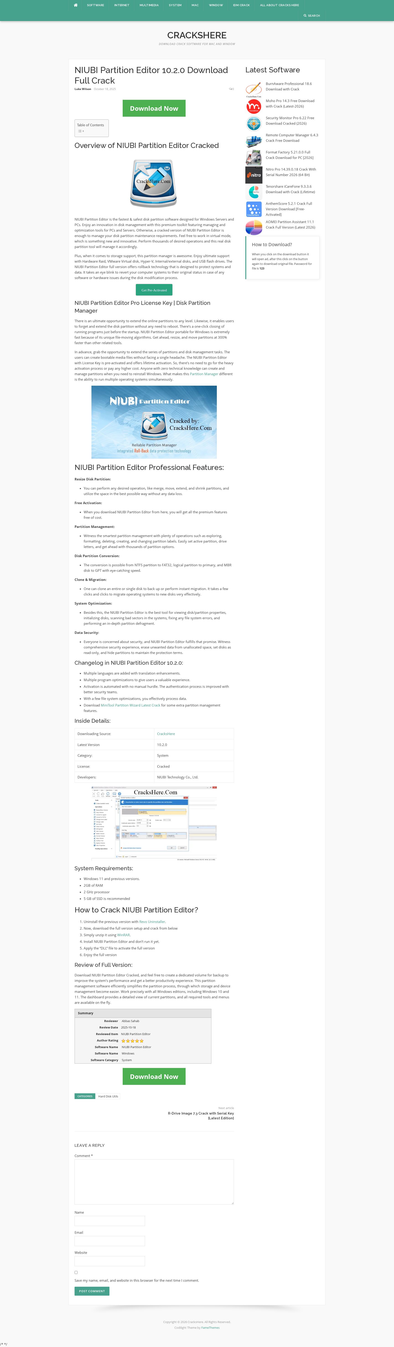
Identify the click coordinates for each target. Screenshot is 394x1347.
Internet (122, 5)
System (175, 5)
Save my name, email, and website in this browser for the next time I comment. (137, 1280)
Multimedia (149, 5)
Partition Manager (204, 374)
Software (95, 5)
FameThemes (210, 1328)
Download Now (154, 108)
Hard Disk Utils (108, 1096)
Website (81, 1252)
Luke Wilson (83, 89)
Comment (84, 1155)
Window (216, 5)
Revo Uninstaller (152, 921)
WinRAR (123, 935)
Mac (195, 5)
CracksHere (197, 35)
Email (79, 1232)
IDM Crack (241, 5)
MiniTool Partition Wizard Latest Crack (130, 705)
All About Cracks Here (279, 5)
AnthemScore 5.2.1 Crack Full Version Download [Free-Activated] (289, 209)
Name (79, 1212)
